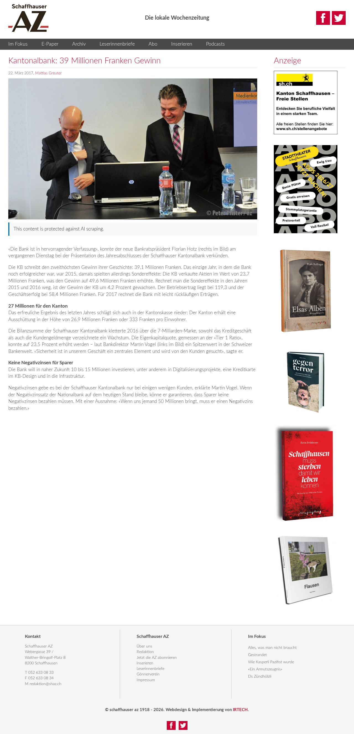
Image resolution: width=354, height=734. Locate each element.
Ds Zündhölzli (259, 676)
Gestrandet (257, 655)
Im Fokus (18, 44)
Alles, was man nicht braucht (272, 648)
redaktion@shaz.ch (45, 684)
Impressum (146, 680)
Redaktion (145, 652)
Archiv (79, 44)
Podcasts (215, 44)
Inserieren (181, 44)
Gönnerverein (148, 674)
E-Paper (49, 44)
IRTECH (240, 710)
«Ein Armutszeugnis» (265, 669)
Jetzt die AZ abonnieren (157, 658)
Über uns (144, 646)
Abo (153, 44)
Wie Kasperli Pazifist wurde (271, 662)
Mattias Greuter (48, 73)
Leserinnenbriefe (117, 44)
